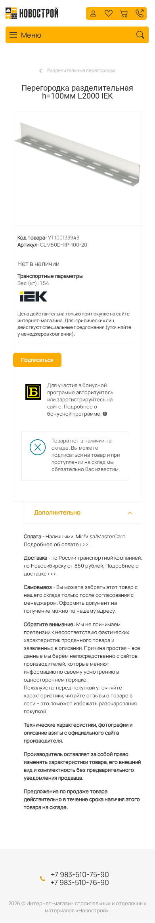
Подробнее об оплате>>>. (57, 544)
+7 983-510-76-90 (79, 882)
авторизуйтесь (94, 392)
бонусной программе (73, 413)
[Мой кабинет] (93, 12)
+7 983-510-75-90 (80, 874)
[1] (77, 172)
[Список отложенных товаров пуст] (109, 12)
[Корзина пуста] (124, 12)
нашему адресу (96, 610)
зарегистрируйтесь (81, 399)
